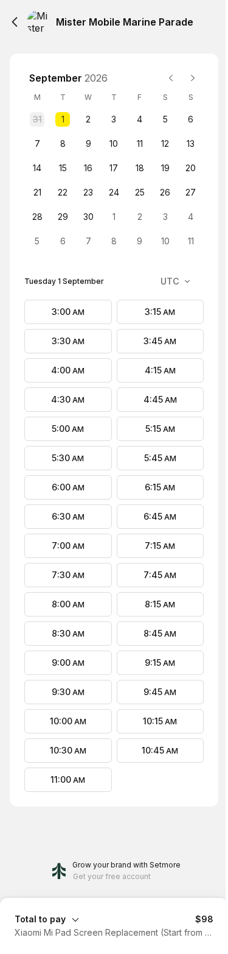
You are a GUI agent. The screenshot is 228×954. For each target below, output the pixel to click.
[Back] (14, 22)
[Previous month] (171, 78)
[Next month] (192, 78)
